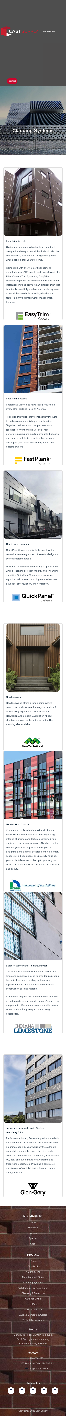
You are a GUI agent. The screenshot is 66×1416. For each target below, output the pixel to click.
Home (33, 1222)
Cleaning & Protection (33, 1293)
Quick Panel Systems (17, 544)
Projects (33, 1233)
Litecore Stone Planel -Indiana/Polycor (26, 965)
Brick (33, 1261)
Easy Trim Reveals (16, 241)
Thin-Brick (33, 1266)
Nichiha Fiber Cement (17, 824)
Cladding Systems (33, 1282)
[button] (23, 81)
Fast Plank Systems (16, 398)
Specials (33, 1238)
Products (33, 1227)
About (33, 1244)
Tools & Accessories (33, 1320)
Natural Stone (33, 1272)
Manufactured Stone (33, 1277)
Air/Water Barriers (33, 1309)
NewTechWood (14, 697)
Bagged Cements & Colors (33, 1315)
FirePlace (33, 1304)
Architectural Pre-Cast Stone (33, 1288)
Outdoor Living (33, 1298)
